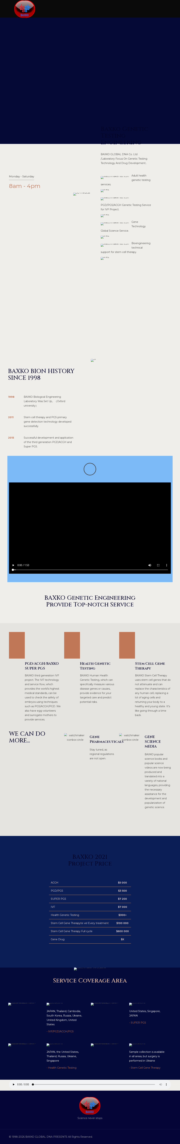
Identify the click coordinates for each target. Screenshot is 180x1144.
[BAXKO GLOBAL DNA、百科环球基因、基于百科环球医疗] (24, 9)
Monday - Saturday (21, 176)
